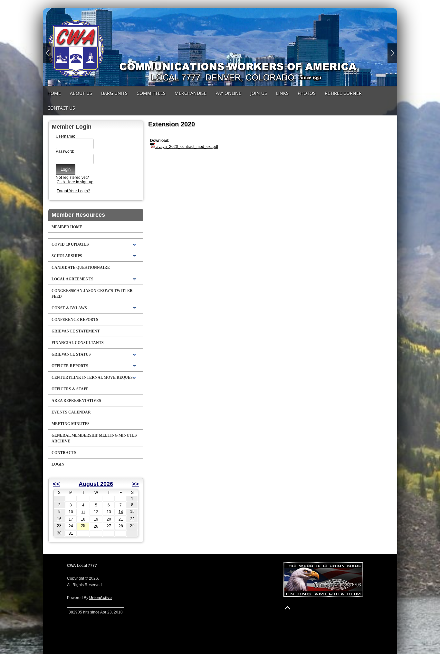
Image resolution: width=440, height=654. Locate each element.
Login (58, 464)
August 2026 (96, 484)
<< (56, 484)
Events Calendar (71, 412)
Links (282, 93)
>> (135, 484)
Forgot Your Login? (73, 191)
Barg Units (114, 93)
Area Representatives (76, 400)
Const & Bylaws (69, 308)
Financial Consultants (78, 343)
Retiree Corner (343, 93)
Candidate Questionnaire (81, 267)
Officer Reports (70, 366)
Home (54, 93)
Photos (307, 93)
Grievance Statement (76, 331)
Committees (151, 93)
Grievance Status (71, 354)
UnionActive (100, 597)
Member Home (67, 227)
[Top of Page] (287, 607)
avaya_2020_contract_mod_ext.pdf (186, 146)
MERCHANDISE (190, 93)
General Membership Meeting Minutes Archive (94, 438)
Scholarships (67, 256)
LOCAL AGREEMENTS (72, 279)
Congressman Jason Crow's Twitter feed (92, 293)
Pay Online (228, 93)
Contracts (64, 452)
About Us (81, 93)
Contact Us (61, 108)
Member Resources (78, 215)
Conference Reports (75, 319)
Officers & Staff (70, 389)
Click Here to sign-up (75, 182)
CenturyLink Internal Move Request (93, 377)
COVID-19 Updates (70, 244)
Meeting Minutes (71, 424)
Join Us (258, 93)
